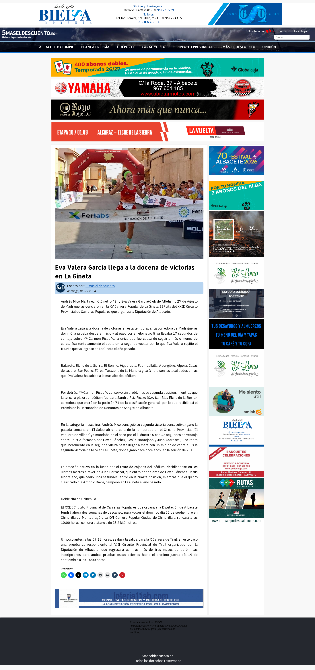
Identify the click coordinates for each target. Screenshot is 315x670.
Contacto (284, 31)
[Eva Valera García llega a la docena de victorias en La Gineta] (28, 38)
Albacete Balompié (56, 47)
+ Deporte (125, 47)
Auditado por (257, 31)
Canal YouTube (156, 47)
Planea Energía (95, 47)
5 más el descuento (237, 47)
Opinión (269, 47)
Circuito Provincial (195, 47)
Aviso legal (301, 31)
